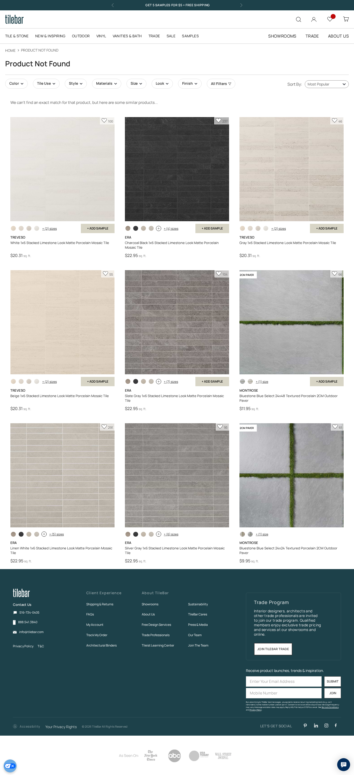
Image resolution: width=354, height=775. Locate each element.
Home (10, 50)
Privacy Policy (23, 646)
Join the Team (198, 645)
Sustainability (198, 604)
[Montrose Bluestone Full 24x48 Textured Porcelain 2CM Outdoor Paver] (250, 381)
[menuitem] (19, 36)
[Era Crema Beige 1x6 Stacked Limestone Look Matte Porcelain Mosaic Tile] (143, 228)
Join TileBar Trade (273, 649)
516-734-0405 (29, 612)
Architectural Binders (101, 645)
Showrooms (150, 604)
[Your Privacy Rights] (10, 765)
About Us (148, 614)
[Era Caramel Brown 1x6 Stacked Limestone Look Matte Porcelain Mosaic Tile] (127, 228)
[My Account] (313, 18)
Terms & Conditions (330, 707)
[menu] (105, 36)
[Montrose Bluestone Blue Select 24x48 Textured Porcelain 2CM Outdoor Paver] (242, 381)
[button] (26, 726)
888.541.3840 (27, 622)
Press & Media (198, 624)
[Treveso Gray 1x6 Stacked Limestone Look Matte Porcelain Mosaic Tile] (28, 228)
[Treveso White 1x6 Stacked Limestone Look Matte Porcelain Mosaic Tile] (36, 228)
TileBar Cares (197, 614)
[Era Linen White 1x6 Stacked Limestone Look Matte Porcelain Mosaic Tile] (151, 228)
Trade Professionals (155, 635)
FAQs (90, 614)
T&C (41, 646)
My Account (94, 624)
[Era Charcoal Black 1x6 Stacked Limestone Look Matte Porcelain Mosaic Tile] (135, 228)
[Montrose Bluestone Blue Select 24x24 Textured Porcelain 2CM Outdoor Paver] (250, 534)
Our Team (195, 635)
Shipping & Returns (99, 604)
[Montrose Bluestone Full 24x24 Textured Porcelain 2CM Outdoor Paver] (242, 534)
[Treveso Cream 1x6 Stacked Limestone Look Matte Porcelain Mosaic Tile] (21, 228)
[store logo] (14, 19)
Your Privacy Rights (61, 727)
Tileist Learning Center (158, 645)
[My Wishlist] (329, 18)
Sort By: (294, 84)
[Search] (298, 19)
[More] (159, 228)
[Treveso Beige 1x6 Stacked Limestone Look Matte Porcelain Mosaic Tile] (13, 228)
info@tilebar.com (31, 632)
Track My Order (96, 635)
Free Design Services (156, 624)
